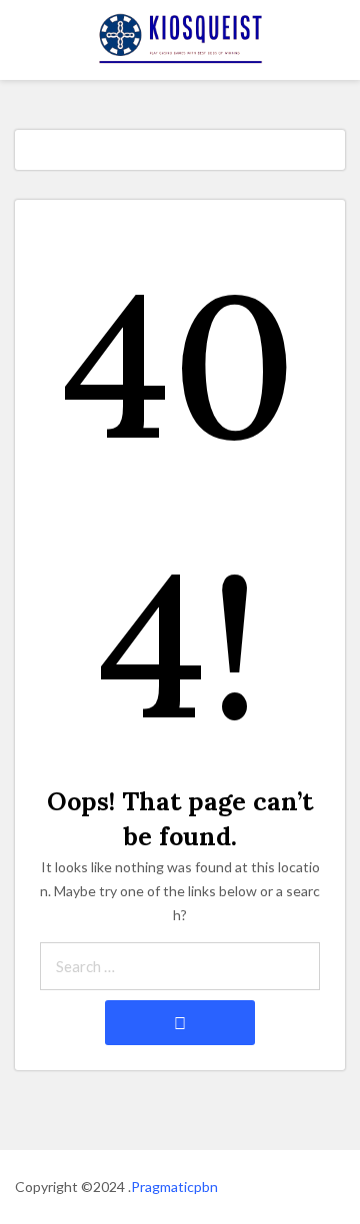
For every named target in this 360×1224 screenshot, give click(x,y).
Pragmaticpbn (174, 1186)
